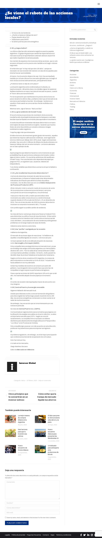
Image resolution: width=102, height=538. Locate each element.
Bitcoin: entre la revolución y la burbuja (83, 43)
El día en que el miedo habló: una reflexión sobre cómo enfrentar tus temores (82, 55)
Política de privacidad (18, 535)
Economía (73, 91)
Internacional (74, 96)
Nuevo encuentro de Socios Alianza (23, 448)
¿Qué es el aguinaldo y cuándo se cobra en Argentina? (81, 49)
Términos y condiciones (63, 535)
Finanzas (73, 93)
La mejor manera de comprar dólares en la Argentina (24, 419)
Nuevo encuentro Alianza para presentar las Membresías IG (53, 434)
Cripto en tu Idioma (76, 88)
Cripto (72, 85)
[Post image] (10, 419)
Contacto (46, 535)
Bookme (73, 82)
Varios (23, 380)
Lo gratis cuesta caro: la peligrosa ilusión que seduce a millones (81, 61)
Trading (72, 107)
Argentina (73, 80)
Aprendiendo (74, 77)
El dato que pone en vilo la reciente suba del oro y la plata (54, 419)
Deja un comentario (44, 380)
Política (72, 104)
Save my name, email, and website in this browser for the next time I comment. (31, 517)
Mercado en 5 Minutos (77, 101)
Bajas (52, 535)
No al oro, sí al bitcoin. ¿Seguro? (81, 45)
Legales (7, 535)
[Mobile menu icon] (98, 4)
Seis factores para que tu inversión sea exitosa (22, 433)
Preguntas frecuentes (34, 535)
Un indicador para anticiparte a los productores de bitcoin (53, 450)
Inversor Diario (75, 99)
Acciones (73, 74)
